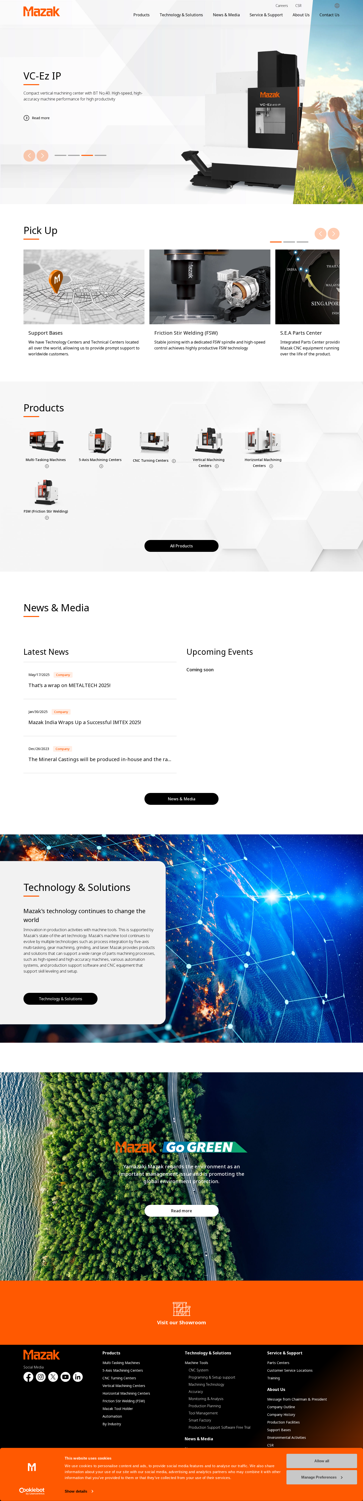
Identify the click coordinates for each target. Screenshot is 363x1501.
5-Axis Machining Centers (122, 1370)
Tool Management (203, 1413)
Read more (181, 1210)
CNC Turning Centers (119, 1378)
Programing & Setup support (212, 1377)
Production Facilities (283, 1422)
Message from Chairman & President (297, 1399)
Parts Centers (278, 1362)
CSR (298, 5)
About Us (301, 15)
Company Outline (281, 1407)
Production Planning (205, 1406)
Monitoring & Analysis (206, 1398)
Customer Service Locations (290, 1370)
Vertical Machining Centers (123, 1385)
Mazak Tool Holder (117, 1408)
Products (141, 15)
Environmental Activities (286, 1437)
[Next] (42, 156)
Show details (76, 1491)
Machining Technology (206, 1384)
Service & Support (266, 15)
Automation (112, 1416)
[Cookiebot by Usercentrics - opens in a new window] (32, 1491)
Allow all (321, 1461)
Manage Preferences (319, 1477)
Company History (281, 1414)
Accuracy (196, 1391)
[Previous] (29, 156)
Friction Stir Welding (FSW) (123, 1401)
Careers (282, 5)
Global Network (337, 5)
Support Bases (279, 1429)
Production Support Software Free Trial (219, 1427)
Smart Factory (200, 1420)
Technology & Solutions (181, 15)
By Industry (111, 1424)
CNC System (198, 1370)
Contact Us (330, 15)
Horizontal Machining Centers (126, 1393)
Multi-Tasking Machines (121, 1362)
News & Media (226, 15)
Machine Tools (196, 1362)
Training (273, 1378)
